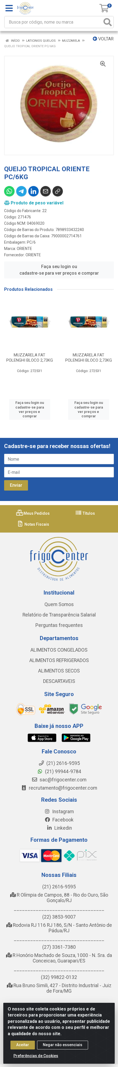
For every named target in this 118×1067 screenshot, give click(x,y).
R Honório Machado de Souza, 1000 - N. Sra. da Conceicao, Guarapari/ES (62, 958)
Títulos (88, 513)
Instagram (62, 811)
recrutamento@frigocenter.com (63, 788)
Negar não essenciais (62, 1045)
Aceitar (22, 1045)
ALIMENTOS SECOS (59, 671)
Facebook (62, 820)
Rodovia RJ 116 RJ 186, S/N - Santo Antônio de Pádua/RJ (62, 927)
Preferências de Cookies (35, 1056)
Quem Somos (59, 604)
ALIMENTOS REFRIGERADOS (59, 660)
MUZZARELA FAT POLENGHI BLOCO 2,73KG (29, 358)
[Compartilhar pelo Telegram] (21, 191)
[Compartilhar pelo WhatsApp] (9, 191)
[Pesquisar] (107, 22)
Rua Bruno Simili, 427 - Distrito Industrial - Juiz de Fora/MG (61, 988)
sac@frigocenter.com (63, 779)
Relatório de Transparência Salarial (59, 615)
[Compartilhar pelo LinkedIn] (33, 191)
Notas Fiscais (36, 524)
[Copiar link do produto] (57, 191)
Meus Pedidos (36, 513)
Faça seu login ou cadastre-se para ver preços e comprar (59, 270)
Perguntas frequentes (59, 625)
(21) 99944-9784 (62, 771)
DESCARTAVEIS (59, 681)
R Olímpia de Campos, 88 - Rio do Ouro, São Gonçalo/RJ (62, 897)
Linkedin (62, 828)
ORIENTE (24, 248)
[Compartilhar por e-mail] (45, 191)
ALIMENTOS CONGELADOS (59, 650)
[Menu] (9, 8)
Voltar (105, 38)
